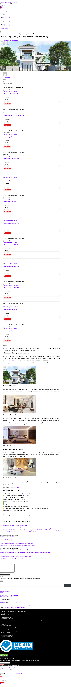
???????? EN (7, 20)
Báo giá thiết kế (7, 25)
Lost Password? (18, 673)
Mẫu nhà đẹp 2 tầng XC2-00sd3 (11, 266)
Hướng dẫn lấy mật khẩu (5, 591)
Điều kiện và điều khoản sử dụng (9, 627)
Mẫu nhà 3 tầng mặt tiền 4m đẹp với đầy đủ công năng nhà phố (22, 605)
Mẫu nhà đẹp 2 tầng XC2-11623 (11, 158)
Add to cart (8, 103)
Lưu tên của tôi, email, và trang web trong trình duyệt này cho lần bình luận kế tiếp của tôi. (20, 578)
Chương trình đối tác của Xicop (7, 594)
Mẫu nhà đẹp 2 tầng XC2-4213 (11, 330)
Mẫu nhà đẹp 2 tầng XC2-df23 (11, 309)
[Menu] (0, 31)
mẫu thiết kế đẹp (13, 481)
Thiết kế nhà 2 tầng (41, 531)
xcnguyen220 (6, 77)
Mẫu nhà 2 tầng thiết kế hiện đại (27, 528)
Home (1, 34)
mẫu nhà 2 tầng (11, 360)
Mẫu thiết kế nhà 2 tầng (26, 530)
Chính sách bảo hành (6, 638)
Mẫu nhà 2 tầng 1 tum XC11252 (15, 602)
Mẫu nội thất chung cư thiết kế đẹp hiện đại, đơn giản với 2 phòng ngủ (16, 558)
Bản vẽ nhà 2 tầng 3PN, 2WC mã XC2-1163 (14, 115)
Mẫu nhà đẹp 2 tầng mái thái (14, 530)
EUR (5, 16)
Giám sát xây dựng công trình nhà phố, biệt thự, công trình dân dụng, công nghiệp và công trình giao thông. (25, 552)
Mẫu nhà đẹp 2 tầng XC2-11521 (11, 180)
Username (2, 672)
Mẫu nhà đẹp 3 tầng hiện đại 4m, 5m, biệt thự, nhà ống (15, 525)
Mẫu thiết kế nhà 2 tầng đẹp (38, 530)
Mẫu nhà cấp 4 (5, 23)
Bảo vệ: (1, 592)
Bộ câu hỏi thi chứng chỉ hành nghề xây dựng (9, 595)
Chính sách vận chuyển (7, 636)
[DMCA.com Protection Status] (4, 657)
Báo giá (3, 24)
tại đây (17, 487)
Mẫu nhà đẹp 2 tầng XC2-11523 (11, 223)
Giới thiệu (4, 624)
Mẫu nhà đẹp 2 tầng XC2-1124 (11, 244)
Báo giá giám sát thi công (9, 27)
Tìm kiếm (2, 583)
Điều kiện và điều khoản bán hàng (9, 631)
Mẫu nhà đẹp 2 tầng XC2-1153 (11, 137)
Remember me (4, 675)
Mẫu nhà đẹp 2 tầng (6, 17)
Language (4, 18)
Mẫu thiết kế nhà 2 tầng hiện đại (28, 531)
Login (1, 676)
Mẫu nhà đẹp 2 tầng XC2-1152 (11, 201)
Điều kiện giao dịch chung (7, 635)
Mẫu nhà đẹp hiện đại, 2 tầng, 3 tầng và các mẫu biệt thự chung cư (17, 518)
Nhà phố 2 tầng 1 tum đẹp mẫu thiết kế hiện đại (15, 607)
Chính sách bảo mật (6, 625)
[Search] (0, 32)
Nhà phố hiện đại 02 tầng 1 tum (7, 539)
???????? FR (7, 21)
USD (5, 14)
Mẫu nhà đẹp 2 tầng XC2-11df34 (11, 93)
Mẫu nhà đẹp (5, 11)
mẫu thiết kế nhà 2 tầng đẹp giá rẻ (12, 531)
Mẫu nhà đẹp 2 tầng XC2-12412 (11, 287)
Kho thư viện (5, 28)
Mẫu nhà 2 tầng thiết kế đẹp (12, 528)
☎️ (3, 510)
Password (2, 673)
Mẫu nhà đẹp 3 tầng (6, 13)
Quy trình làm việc (6, 632)
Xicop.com (24, 493)
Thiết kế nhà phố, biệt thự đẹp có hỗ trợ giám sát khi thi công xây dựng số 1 (18, 545)
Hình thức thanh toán (7, 634)
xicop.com (8, 617)
